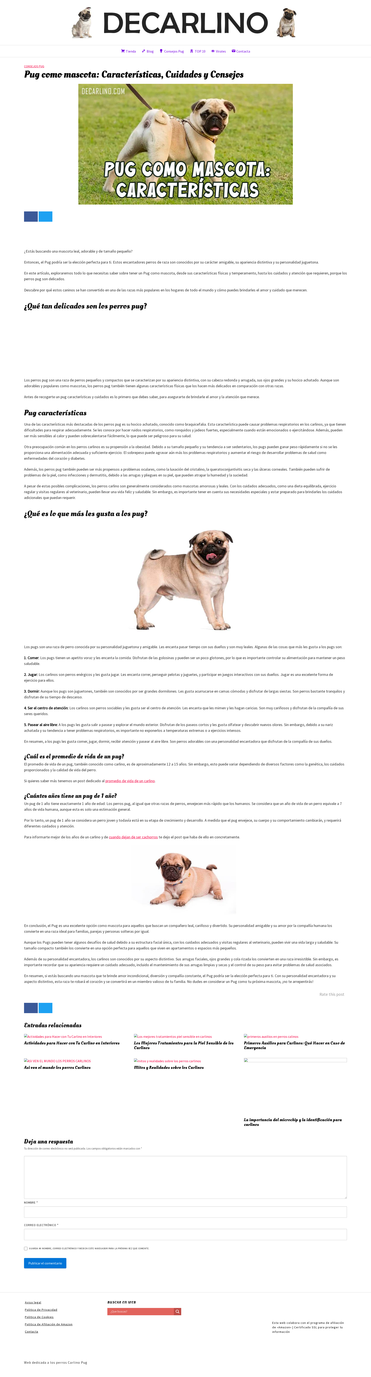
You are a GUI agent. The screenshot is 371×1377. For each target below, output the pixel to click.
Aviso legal (33, 1302)
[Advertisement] (102, 234)
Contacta (31, 1331)
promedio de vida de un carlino (130, 780)
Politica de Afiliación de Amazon (49, 1324)
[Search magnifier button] (177, 1311)
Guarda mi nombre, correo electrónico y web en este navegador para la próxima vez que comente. (89, 1248)
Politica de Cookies (39, 1317)
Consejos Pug (34, 66)
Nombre (31, 1202)
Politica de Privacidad (41, 1310)
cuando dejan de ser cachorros (133, 837)
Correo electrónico (41, 1225)
